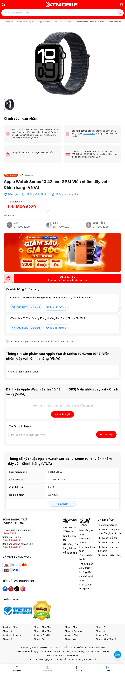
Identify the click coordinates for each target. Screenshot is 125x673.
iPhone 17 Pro (70, 627)
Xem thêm (62, 503)
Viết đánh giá (62, 414)
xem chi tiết (89, 133)
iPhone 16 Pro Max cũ (106, 639)
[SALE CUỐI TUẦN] (62, 252)
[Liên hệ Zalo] (117, 654)
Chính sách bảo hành (109, 542)
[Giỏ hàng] (121, 4)
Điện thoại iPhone (10, 627)
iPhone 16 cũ (70, 639)
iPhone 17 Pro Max (42, 627)
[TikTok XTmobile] (16, 588)
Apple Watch (44, 22)
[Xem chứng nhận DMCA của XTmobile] (42, 610)
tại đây (69, 341)
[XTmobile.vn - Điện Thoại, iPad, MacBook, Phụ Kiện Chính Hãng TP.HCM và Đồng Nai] (62, 4)
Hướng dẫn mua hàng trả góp (86, 576)
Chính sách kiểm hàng (109, 555)
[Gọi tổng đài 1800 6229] (3, 4)
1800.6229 (45, 341)
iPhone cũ (7, 639)
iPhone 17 (100, 627)
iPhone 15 (100, 631)
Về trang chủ (70, 552)
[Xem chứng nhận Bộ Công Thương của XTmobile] (17, 610)
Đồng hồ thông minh (26, 22)
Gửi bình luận (106, 434)
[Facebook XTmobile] (5, 588)
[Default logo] (9, 104)
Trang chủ (9, 22)
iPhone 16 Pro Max (42, 631)
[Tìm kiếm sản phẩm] (120, 13)
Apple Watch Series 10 (63, 22)
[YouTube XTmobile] (11, 588)
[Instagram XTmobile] (22, 588)
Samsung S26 (71, 635)
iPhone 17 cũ (40, 639)
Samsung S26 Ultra (43, 635)
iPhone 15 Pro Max (73, 631)
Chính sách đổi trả (107, 538)
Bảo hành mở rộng (107, 525)
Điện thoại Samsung (11, 635)
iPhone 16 (7, 631)
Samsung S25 (102, 635)
